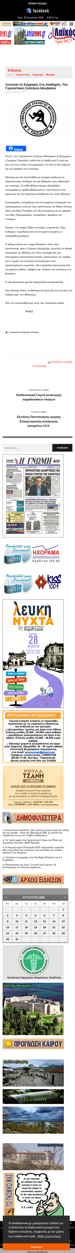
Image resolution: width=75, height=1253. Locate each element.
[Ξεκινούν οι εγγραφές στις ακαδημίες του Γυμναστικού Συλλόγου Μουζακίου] (38, 118)
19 (35, 927)
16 (7, 927)
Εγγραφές (38, 74)
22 (63, 927)
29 (63, 933)
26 (35, 933)
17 (17, 927)
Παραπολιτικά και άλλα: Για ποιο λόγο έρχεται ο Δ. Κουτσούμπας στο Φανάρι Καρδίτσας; (30, 866)
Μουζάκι (50, 74)
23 (7, 933)
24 (17, 933)
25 (26, 933)
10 (17, 921)
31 (17, 939)
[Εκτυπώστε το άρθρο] (49, 362)
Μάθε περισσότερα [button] (49, 1236)
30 (7, 939)
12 (35, 921)
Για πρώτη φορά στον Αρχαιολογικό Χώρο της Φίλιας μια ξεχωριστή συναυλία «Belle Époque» (32, 841)
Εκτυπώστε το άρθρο (61, 362)
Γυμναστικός (23, 74)
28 (53, 933)
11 (26, 921)
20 (44, 927)
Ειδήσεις (15, 70)
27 (44, 933)
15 (63, 921)
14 (53, 921)
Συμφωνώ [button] (36, 1246)
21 (53, 927)
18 (26, 927)
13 (44, 921)
